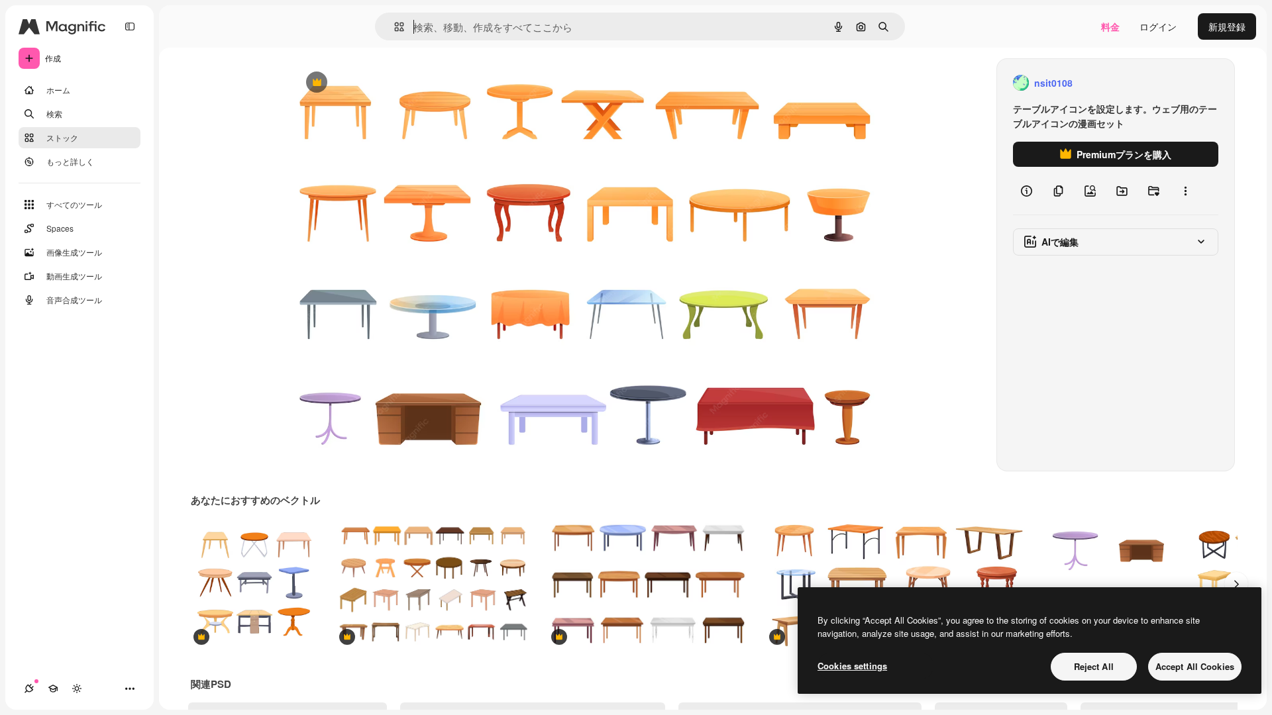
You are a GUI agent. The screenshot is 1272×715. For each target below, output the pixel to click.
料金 (1110, 26)
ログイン (1158, 26)
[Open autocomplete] (394, 27)
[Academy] (53, 688)
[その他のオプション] (1185, 190)
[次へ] (1236, 584)
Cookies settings (852, 665)
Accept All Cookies (1194, 666)
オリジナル (384, 83)
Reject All (1094, 666)
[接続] (29, 688)
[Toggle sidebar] (129, 26)
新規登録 (1227, 26)
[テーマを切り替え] (76, 688)
